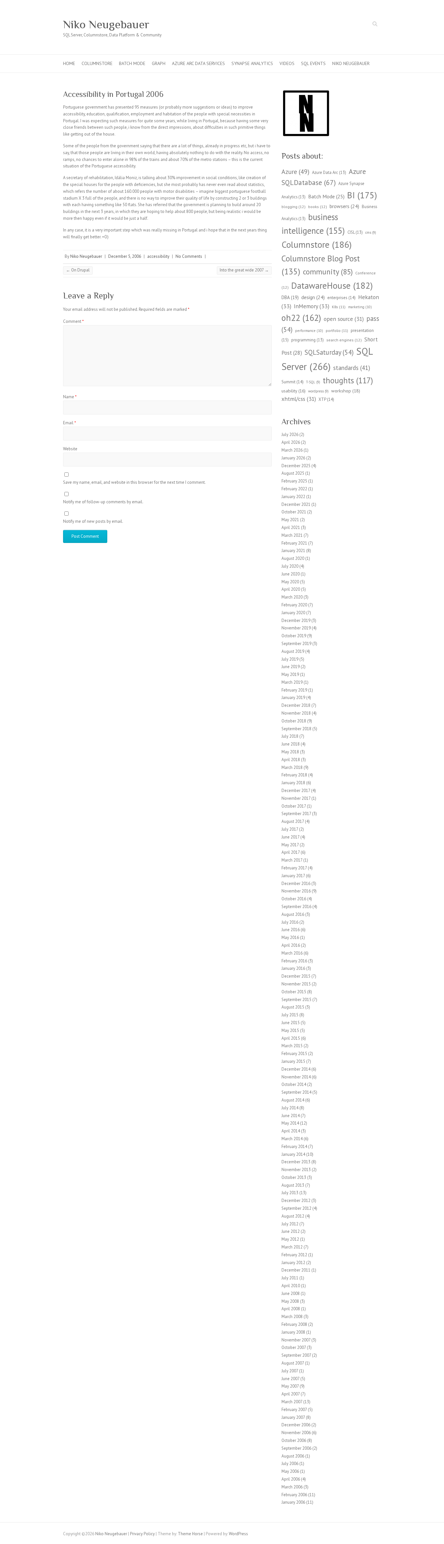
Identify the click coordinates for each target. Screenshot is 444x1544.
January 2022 (293, 496)
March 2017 (291, 860)
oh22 (301, 317)
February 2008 (294, 1324)
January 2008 (293, 1332)
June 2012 (290, 1231)
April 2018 (290, 759)
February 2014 (294, 1146)
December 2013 (295, 1162)
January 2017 (293, 875)
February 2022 (294, 489)
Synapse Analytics (252, 63)
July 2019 (289, 659)
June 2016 (290, 929)
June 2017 (290, 837)
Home (69, 63)
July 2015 (289, 1015)
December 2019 (295, 620)
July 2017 (289, 829)
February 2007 (294, 1409)
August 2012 (292, 1216)
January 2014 (293, 1154)
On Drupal (78, 270)
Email (69, 423)
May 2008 (290, 1301)
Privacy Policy (142, 1534)
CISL (355, 232)
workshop (345, 391)
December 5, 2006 (124, 256)
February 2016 (294, 961)
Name (70, 397)
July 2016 (289, 922)
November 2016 (296, 891)
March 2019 (292, 682)
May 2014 (290, 1123)
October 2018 (293, 721)
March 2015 (292, 1046)
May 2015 (290, 1030)
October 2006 (293, 1440)
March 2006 (292, 1487)
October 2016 (293, 899)
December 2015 (295, 976)
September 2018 (296, 729)
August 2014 (292, 1100)
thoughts (348, 380)
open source (344, 319)
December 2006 (295, 1425)
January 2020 (293, 612)
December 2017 (295, 790)
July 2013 (289, 1192)
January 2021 (293, 550)
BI (362, 195)
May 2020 (290, 582)
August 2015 (292, 1007)
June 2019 (290, 666)
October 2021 (293, 512)
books (317, 206)
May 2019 (290, 674)
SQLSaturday (329, 352)
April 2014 (290, 1131)
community (328, 271)
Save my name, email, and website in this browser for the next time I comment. (134, 482)
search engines (344, 339)
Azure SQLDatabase (323, 177)
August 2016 (292, 914)
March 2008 (292, 1316)
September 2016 (296, 906)
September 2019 (296, 643)
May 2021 (290, 519)
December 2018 (295, 705)
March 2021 (292, 535)
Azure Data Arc (329, 172)
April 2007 (290, 1394)
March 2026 (292, 450)
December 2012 (295, 1200)
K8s (339, 306)
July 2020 (289, 566)
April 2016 (290, 945)
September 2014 (296, 1092)
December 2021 (295, 504)
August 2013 (292, 1185)
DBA (290, 297)
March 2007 (291, 1402)
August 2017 (292, 821)
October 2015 (293, 992)
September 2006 (296, 1448)
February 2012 (294, 1255)
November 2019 (296, 628)
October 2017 (293, 806)
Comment (73, 321)
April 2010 (290, 1285)
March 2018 (292, 767)
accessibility (158, 256)
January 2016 (293, 968)
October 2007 (293, 1347)
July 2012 (289, 1224)
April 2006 (290, 1479)
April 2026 (290, 442)
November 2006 (296, 1432)
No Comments (189, 256)
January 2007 (293, 1417)
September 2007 (296, 1355)
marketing (360, 307)
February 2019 (294, 690)
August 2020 (292, 558)
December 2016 (295, 883)
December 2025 (295, 465)
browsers (344, 206)
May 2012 (290, 1239)
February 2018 (294, 775)
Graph (158, 63)
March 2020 (292, 597)
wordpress (318, 391)
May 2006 (290, 1471)
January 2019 (293, 697)
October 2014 (293, 1084)
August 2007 (292, 1363)
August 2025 (292, 473)
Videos (287, 63)
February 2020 (294, 605)
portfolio (337, 330)
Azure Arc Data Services (198, 63)
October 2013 (293, 1177)
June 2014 (290, 1115)
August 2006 (292, 1456)
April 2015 (290, 1038)
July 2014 (289, 1108)
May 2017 (290, 845)
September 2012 (296, 1208)
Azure (295, 171)
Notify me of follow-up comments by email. (103, 502)
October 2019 (293, 636)
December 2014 (295, 1069)
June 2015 (290, 1022)
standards (351, 368)
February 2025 (294, 481)
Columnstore (97, 63)
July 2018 (289, 736)
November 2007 (295, 1340)
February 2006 (294, 1495)
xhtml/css (298, 398)
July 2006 (289, 1463)
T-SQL (313, 382)
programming (307, 339)
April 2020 (290, 589)
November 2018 (296, 713)
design (313, 297)
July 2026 (289, 434)
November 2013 (296, 1169)
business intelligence (313, 223)
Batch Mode (132, 63)
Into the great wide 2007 (244, 270)
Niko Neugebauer (106, 24)
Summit (292, 382)
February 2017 (294, 868)
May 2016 (290, 937)
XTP (326, 399)
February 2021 (294, 543)
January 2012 (293, 1262)
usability (293, 391)
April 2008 (290, 1309)
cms (370, 232)
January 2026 (293, 458)
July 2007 (289, 1371)
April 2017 (290, 852)
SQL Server (327, 359)
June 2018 (290, 744)
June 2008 (290, 1293)
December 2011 (295, 1270)
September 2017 (296, 813)
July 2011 (289, 1278)
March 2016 (292, 953)
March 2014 (292, 1139)
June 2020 (290, 574)
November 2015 (296, 984)
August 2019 (292, 651)
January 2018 (293, 782)
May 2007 (290, 1386)
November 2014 (296, 1077)
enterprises (341, 297)
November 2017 (295, 798)
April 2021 (290, 527)
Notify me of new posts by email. (93, 521)
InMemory (311, 306)
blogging (293, 206)
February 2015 (294, 1053)
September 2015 (296, 999)
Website (70, 449)
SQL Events (313, 63)
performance (309, 330)
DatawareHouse (332, 285)
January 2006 (293, 1502)
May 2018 (290, 752)
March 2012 (292, 1247)
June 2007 (290, 1378)
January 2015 (293, 1061)
